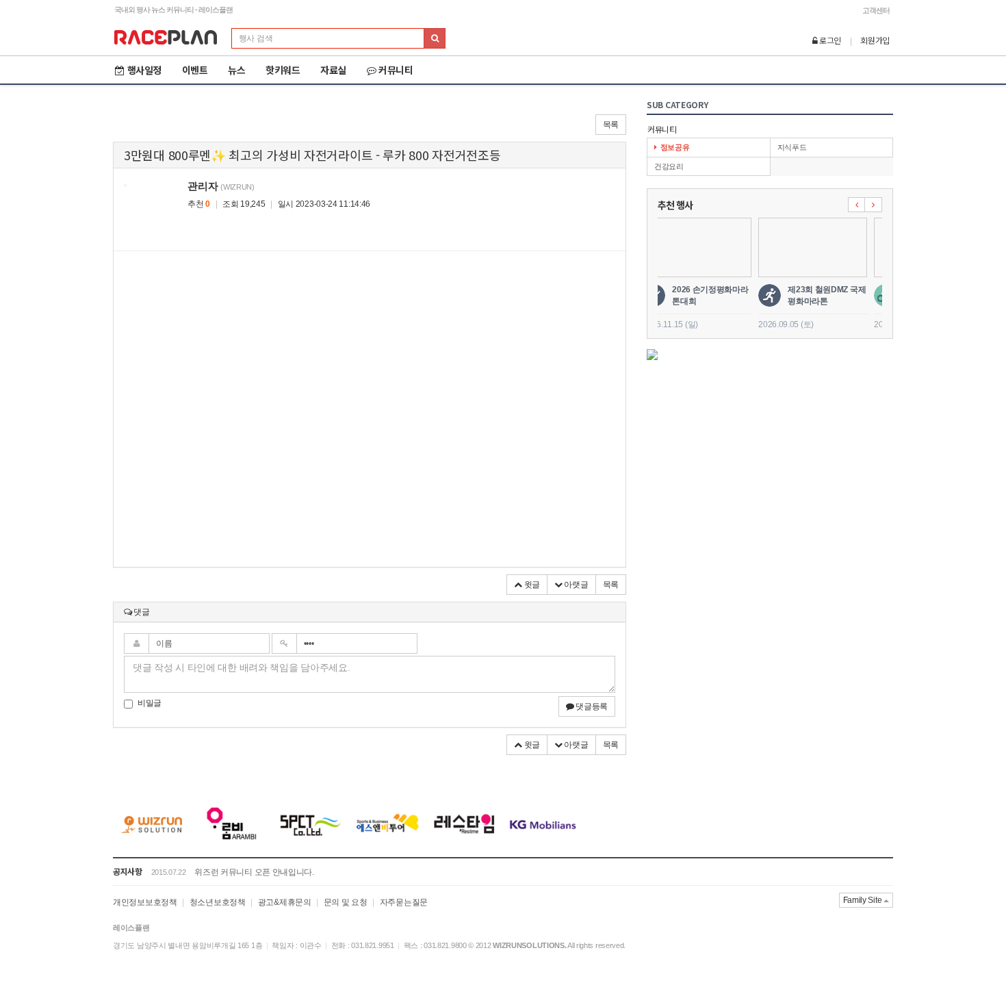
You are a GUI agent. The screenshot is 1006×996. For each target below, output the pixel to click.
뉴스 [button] (236, 70)
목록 (611, 124)
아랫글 (576, 584)
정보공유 (675, 147)
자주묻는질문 (404, 902)
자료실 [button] (333, 70)
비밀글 (150, 703)
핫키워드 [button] (283, 70)
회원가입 (875, 40)
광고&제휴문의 (284, 902)
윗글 (531, 584)
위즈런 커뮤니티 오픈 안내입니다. (254, 872)
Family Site (863, 900)
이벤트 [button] (195, 70)
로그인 (829, 40)
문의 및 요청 (345, 902)
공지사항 (127, 871)
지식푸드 (792, 147)
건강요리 (669, 166)
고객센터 (876, 10)
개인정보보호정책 (145, 902)
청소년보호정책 (218, 902)
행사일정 (144, 70)
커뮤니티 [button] (395, 70)
